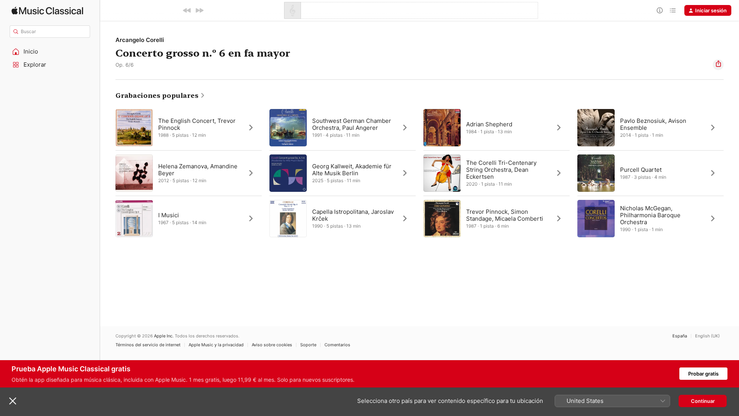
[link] (160, 95)
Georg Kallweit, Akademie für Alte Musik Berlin (351, 170)
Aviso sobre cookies (272, 345)
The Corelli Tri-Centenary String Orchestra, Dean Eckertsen (501, 169)
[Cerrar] (12, 401)
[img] (47, 10)
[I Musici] (188, 218)
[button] (50, 51)
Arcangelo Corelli (139, 40)
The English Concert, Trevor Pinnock (197, 124)
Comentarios (337, 345)
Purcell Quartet (641, 169)
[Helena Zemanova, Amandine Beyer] (188, 173)
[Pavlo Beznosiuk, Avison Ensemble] (650, 127)
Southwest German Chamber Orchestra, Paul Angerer (351, 124)
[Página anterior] (107, 173)
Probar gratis (703, 374)
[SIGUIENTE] (199, 10)
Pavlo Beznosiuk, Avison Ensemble (653, 124)
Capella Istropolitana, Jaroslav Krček (353, 215)
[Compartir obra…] (718, 64)
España (679, 336)
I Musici (168, 215)
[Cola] (673, 10)
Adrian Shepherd (489, 124)
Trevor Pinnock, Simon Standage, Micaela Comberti (504, 215)
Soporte (308, 345)
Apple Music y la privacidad (216, 345)
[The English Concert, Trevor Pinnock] (188, 127)
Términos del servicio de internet (148, 345)
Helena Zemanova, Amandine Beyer (197, 170)
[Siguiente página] (731, 173)
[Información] (660, 10)
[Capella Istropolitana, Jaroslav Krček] (342, 218)
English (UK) (707, 336)
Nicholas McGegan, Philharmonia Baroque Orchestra (650, 215)
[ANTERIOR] (187, 10)
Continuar (703, 401)
